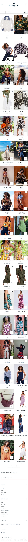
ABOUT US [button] (3, 484)
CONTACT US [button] (3, 520)
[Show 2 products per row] (27, 12)
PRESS (2, 490)
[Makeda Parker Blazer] (7, 176)
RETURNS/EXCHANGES (5, 510)
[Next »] (19, 466)
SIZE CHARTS (3, 504)
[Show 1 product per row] (25, 12)
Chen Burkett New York (6, 540)
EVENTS (2, 488)
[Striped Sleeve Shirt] (7, 374)
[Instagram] (4, 532)
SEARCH (2, 502)
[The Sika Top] (7, 201)
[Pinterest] (1, 532)
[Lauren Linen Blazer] (7, 450)
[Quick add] (11, 32)
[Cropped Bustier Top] (7, 399)
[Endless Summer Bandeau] (7, 126)
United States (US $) (6, 537)
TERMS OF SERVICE (4, 514)
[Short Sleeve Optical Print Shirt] (7, 50)
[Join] (26, 478)
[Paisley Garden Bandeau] (7, 325)
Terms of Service (23, 540)
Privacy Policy (16, 540)
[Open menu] (3, 5)
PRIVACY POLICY (4, 512)
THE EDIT (2, 494)
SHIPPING (2, 506)
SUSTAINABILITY (3, 492)
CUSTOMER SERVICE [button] (4, 498)
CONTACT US (3, 516)
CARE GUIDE (3, 508)
